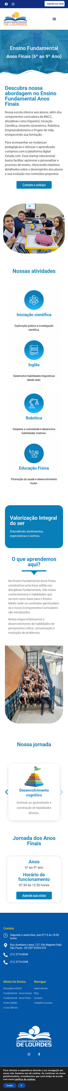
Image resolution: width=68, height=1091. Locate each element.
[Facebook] (6, 4)
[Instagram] (13, 4)
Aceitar (9, 1085)
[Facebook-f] (39, 1054)
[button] (6, 792)
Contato (38, 998)
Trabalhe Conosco (43, 1002)
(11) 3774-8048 (19, 954)
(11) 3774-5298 (19, 961)
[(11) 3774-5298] (5, 962)
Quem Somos (41, 988)
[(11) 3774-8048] (5, 955)
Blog (36, 993)
